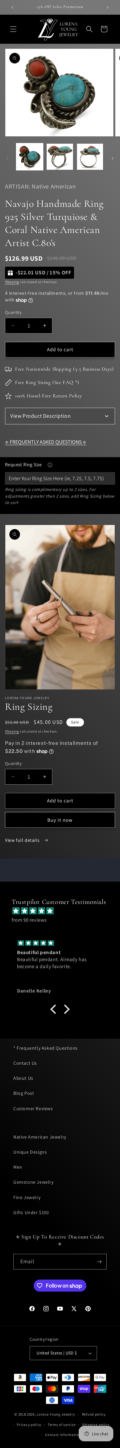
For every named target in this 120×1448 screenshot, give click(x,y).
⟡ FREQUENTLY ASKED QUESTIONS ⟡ (45, 441)
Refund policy (94, 1414)
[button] (13, 29)
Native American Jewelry (39, 1137)
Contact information (63, 1434)
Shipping (12, 282)
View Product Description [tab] (40, 415)
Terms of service (62, 1424)
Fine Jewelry (26, 1197)
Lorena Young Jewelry (56, 1414)
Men (17, 1167)
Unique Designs (30, 1152)
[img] (63, 910)
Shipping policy (96, 1424)
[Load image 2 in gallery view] (59, 156)
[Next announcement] (107, 7)
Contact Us (25, 1063)
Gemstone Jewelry (33, 1182)
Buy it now (60, 820)
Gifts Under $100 (31, 1212)
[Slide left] (7, 158)
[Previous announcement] (12, 7)
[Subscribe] (99, 1262)
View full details (23, 840)
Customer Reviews (33, 1108)
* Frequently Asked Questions (45, 1048)
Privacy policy (29, 1424)
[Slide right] (112, 158)
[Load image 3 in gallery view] (90, 156)
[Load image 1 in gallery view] (29, 156)
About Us (23, 1078)
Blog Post (23, 1093)
